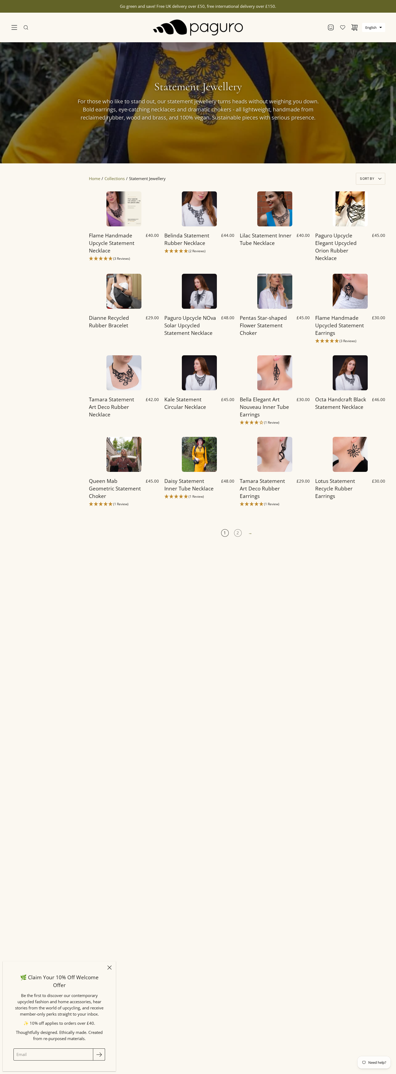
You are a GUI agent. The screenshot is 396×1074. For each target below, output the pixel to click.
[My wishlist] (342, 27)
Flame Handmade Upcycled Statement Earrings (339, 325)
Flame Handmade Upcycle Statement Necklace (111, 243)
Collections (115, 178)
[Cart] (354, 27)
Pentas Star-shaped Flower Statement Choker (263, 325)
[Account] (330, 27)
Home (94, 178)
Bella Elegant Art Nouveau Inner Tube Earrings (264, 407)
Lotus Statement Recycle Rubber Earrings (335, 488)
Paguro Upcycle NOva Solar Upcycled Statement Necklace (190, 325)
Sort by (367, 178)
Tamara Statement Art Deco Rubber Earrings (262, 488)
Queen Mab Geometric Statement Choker (115, 488)
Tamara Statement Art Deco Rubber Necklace (111, 407)
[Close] (109, 967)
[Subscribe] (99, 1054)
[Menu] (14, 27)
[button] (373, 27)
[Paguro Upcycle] (198, 27)
